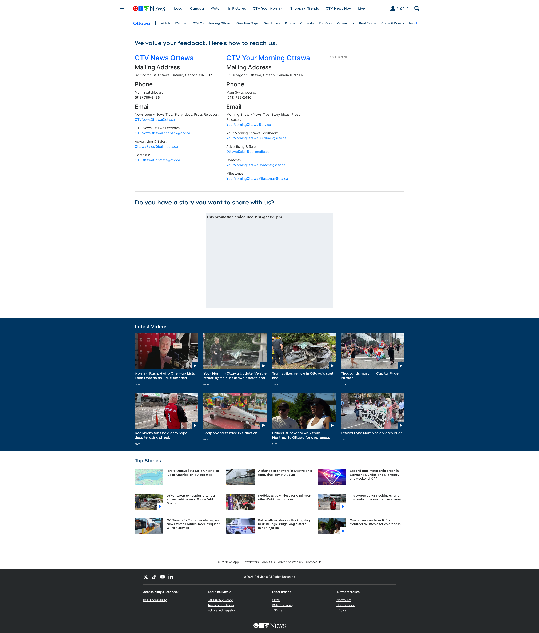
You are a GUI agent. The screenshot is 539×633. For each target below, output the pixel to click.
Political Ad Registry (221, 610)
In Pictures (237, 9)
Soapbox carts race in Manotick (230, 433)
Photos (290, 23)
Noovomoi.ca (345, 605)
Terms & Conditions (221, 605)
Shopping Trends (304, 9)
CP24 (276, 600)
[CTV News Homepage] (149, 8)
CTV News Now (338, 9)
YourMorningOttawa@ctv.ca (248, 124)
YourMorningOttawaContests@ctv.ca (255, 165)
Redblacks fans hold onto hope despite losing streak (161, 435)
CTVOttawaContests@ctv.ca (157, 160)
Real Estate (367, 23)
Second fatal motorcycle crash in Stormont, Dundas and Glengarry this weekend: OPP (374, 474)
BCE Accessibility (155, 600)
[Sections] (122, 8)
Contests (307, 23)
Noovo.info (343, 600)
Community (345, 23)
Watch (216, 9)
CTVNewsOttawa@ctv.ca (155, 119)
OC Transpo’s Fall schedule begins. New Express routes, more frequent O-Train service (193, 524)
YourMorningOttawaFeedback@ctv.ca (256, 138)
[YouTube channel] (162, 576)
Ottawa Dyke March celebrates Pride (372, 433)
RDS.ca (341, 610)
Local (178, 9)
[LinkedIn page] (170, 576)
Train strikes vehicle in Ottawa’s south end (303, 375)
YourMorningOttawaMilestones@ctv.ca (257, 178)
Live (361, 9)
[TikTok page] (154, 576)
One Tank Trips (247, 23)
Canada (197, 9)
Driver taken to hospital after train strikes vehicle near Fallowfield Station (192, 499)
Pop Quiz (325, 23)
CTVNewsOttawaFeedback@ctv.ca (162, 133)
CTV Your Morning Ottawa (212, 23)
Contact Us (313, 562)
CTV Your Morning (268, 9)
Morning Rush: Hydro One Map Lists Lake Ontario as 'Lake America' (165, 375)
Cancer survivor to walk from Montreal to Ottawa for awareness (301, 435)
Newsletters (250, 562)
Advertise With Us (290, 562)
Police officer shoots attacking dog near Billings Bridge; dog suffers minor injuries (284, 524)
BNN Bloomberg (283, 605)
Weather (181, 23)
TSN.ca (277, 610)
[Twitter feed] (145, 576)
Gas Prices (272, 23)
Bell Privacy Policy (220, 600)
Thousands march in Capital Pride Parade (370, 375)
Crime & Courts (392, 23)
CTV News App (228, 562)
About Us (268, 562)
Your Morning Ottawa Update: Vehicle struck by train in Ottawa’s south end (235, 375)
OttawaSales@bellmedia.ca (156, 146)
